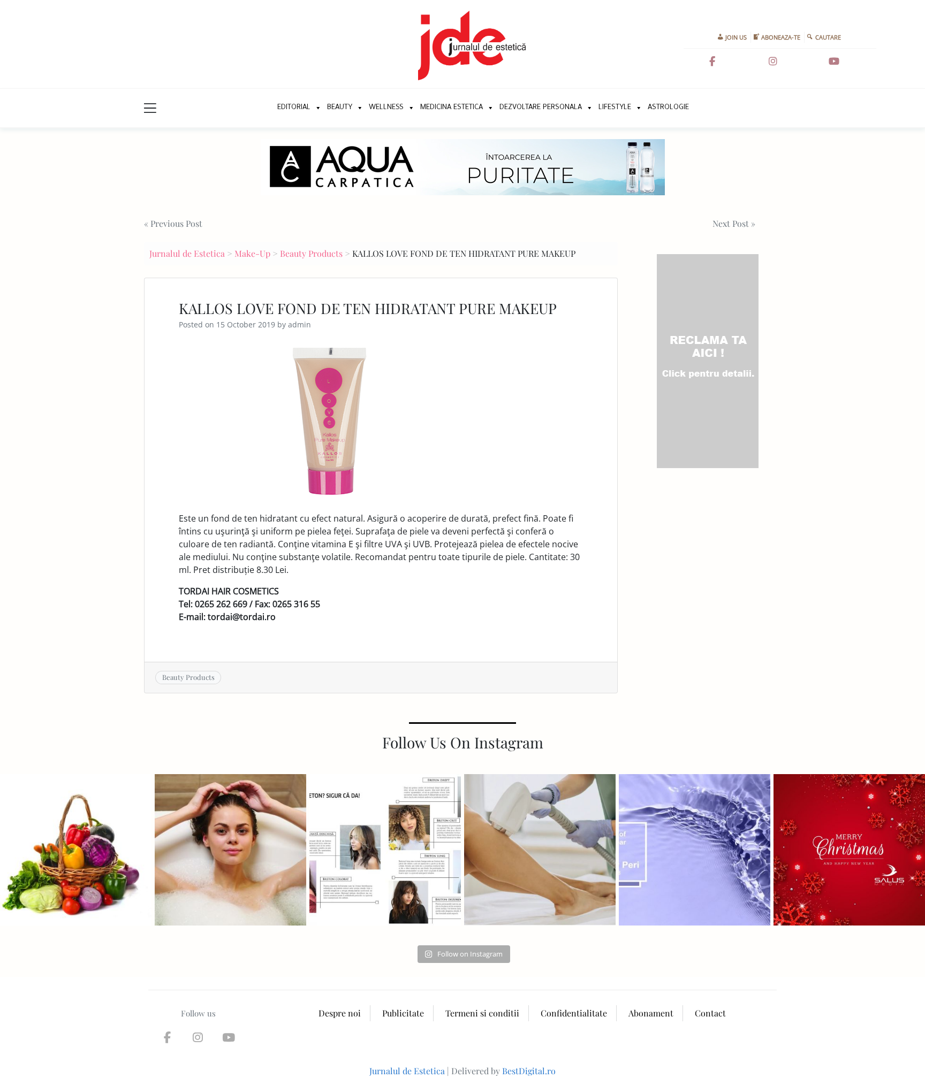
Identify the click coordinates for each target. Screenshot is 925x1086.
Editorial (293, 108)
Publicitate (403, 1013)
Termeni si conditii (482, 1013)
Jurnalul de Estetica (187, 253)
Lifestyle (614, 108)
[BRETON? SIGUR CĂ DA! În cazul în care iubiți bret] (385, 850)
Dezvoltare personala (540, 108)
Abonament (650, 1013)
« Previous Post (173, 223)
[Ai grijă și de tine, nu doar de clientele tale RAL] (230, 850)
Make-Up (252, 253)
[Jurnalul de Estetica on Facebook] (712, 61)
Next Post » (733, 223)
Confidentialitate (574, 1013)
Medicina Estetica (451, 108)
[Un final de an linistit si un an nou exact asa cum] (849, 850)
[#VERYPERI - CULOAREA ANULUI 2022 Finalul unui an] (694, 850)
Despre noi (340, 1013)
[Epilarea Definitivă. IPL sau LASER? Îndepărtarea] (540, 850)
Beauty (339, 108)
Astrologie (668, 108)
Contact (710, 1013)
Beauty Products (311, 253)
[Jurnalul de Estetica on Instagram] (773, 61)
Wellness (386, 108)
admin (299, 324)
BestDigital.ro (529, 1070)
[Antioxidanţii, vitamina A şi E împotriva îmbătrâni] (75, 850)
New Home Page (257, 108)
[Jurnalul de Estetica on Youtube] (834, 61)
